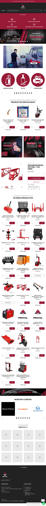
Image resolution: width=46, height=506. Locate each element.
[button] (19, 41)
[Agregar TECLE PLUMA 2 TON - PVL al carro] (27, 249)
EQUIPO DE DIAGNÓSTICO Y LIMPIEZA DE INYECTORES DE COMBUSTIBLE (23, 376)
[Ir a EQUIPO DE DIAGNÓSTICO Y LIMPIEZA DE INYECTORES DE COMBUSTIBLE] (23, 367)
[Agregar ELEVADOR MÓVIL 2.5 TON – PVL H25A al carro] (27, 302)
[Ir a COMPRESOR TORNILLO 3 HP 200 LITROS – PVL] (38, 234)
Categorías (23, 14)
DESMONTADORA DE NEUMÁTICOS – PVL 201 (37, 269)
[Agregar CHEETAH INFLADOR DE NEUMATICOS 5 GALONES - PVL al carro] (12, 223)
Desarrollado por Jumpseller (18, 500)
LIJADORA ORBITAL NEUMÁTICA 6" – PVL (38, 323)
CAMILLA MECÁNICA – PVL (8, 348)
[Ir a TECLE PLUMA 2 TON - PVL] (23, 234)
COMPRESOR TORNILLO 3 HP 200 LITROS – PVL (38, 243)
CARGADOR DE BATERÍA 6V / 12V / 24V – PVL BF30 (8, 323)
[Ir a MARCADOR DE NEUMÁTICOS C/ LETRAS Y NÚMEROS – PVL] (38, 287)
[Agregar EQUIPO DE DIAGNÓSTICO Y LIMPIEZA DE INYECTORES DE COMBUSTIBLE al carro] (27, 382)
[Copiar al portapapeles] (39, 189)
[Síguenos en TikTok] (9, 480)
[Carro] (44, 10)
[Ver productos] (10, 81)
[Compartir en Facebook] (29, 189)
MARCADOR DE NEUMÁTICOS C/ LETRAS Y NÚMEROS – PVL (38, 297)
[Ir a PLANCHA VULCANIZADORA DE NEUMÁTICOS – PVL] (8, 367)
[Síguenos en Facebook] (7, 480)
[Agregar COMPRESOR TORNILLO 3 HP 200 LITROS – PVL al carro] (42, 249)
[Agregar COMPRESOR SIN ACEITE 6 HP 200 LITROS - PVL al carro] (12, 276)
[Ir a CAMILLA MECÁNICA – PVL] (8, 340)
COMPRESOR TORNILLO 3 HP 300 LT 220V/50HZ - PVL (23, 216)
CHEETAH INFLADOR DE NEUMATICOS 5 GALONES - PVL (8, 217)
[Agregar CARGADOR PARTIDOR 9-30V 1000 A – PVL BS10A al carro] (27, 328)
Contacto (3, 490)
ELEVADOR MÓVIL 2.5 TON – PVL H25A (35, 167)
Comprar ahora (13, 129)
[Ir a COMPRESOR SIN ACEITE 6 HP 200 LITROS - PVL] (8, 260)
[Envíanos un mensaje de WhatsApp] (43, 503)
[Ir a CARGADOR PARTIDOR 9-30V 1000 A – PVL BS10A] (23, 314)
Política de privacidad (5, 491)
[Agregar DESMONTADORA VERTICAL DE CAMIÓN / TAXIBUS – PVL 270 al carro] (27, 355)
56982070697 (27, 490)
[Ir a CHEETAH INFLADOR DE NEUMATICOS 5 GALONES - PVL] (8, 207)
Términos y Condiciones (5, 487)
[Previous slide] (2, 41)
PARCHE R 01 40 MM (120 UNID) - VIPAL (13, 120)
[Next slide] (44, 41)
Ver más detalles (31, 184)
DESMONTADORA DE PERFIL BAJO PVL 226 (28, 120)
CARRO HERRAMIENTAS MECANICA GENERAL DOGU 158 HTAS (23, 270)
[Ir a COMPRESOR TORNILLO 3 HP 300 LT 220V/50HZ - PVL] (23, 207)
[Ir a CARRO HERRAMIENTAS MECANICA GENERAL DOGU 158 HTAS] (23, 260)
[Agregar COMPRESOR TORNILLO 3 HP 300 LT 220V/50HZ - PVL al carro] (27, 223)
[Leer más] (23, 36)
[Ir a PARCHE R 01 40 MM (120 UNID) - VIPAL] (13, 111)
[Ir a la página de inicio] (23, 6)
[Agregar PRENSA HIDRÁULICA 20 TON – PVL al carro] (42, 355)
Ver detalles (38, 275)
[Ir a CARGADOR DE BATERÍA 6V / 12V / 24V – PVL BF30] (8, 314)
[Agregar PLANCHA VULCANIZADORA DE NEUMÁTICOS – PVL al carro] (12, 382)
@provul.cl (23, 427)
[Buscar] (41, 10)
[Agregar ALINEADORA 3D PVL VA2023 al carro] (12, 249)
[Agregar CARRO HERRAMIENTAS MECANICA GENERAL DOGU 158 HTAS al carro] (27, 276)
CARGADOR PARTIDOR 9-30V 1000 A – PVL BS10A (23, 323)
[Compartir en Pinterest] (37, 189)
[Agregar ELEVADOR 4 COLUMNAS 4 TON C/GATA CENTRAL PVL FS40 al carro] (42, 223)
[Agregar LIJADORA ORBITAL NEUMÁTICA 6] (42, 328)
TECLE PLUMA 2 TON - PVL (23, 242)
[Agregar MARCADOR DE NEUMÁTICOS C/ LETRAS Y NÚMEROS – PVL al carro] (42, 302)
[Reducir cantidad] (7, 127)
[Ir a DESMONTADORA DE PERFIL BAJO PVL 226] (28, 111)
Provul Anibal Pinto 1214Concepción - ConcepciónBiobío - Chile (30, 493)
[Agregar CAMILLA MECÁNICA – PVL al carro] (12, 355)
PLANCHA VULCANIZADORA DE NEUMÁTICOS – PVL (8, 375)
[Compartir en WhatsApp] (34, 189)
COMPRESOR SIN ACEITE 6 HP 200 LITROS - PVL (8, 269)
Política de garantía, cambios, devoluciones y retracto (11, 488)
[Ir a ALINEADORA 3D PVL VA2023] (8, 234)
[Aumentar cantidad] (13, 127)
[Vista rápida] (8, 112)
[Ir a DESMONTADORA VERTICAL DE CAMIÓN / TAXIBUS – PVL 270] (23, 340)
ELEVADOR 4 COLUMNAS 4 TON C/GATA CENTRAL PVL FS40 (38, 217)
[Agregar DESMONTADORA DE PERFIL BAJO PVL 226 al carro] (32, 127)
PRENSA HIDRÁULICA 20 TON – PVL (38, 348)
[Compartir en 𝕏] (31, 189)
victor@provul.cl (28, 487)
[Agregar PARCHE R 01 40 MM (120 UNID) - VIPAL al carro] (17, 127)
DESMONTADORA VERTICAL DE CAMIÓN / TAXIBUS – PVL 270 (23, 349)
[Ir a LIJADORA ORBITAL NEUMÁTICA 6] (38, 314)
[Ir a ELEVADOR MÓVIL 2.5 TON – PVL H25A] (23, 287)
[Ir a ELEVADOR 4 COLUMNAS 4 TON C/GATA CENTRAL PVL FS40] (38, 207)
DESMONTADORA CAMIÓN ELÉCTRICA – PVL (8, 296)
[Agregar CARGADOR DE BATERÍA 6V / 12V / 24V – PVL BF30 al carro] (12, 328)
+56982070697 (28, 488)
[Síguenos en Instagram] (6, 480)
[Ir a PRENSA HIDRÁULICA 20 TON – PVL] (38, 340)
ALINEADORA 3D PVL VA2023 (8, 242)
